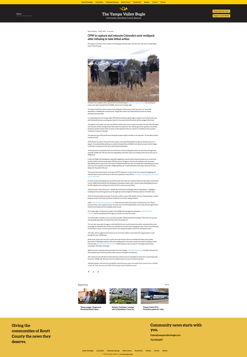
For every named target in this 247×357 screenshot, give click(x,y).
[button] (221, 11)
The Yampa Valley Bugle (126, 354)
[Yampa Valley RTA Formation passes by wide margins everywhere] (155, 296)
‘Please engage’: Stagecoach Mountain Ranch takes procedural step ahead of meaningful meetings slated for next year (91, 308)
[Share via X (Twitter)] (93, 272)
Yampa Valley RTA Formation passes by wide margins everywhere (153, 308)
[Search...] (31, 14)
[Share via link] (98, 272)
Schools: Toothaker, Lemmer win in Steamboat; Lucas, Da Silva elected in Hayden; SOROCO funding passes (123, 308)
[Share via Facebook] (89, 272)
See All (167, 284)
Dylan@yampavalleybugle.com (165, 335)
